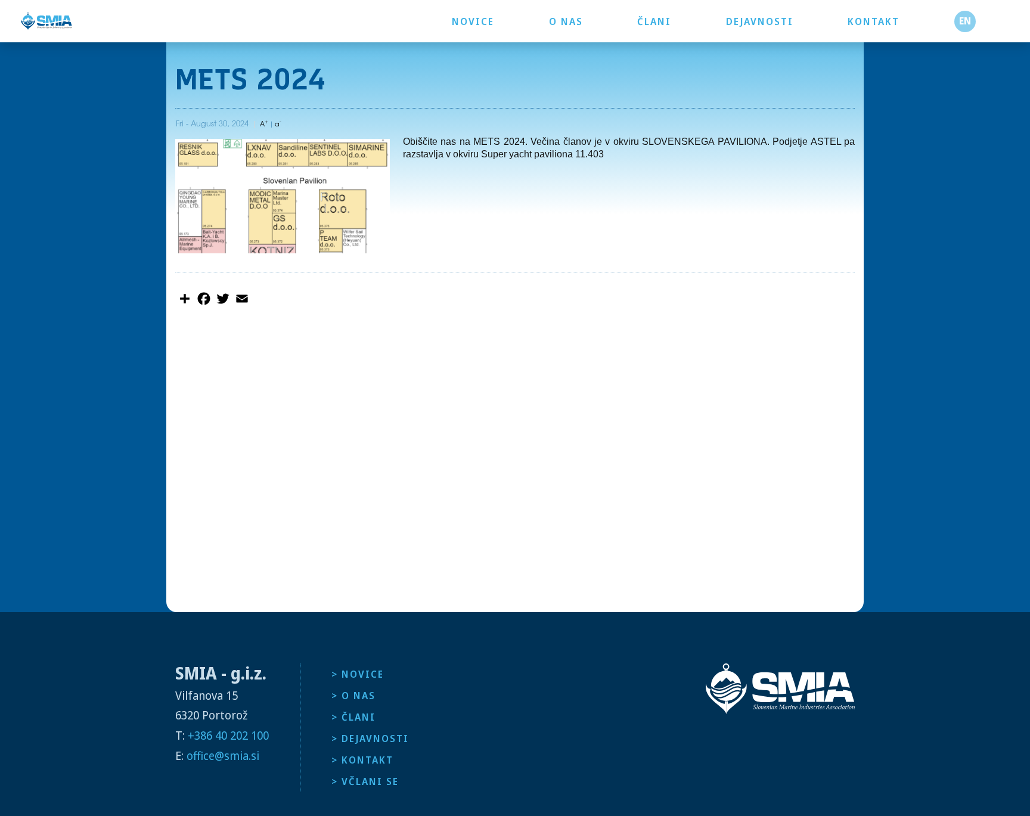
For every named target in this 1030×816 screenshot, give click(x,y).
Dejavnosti (759, 21)
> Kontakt (362, 760)
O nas (566, 21)
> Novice (357, 674)
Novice (473, 21)
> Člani (353, 717)
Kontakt (873, 21)
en (965, 20)
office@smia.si (223, 755)
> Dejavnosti (370, 738)
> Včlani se (365, 781)
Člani (654, 21)
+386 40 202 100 (228, 735)
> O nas (353, 695)
